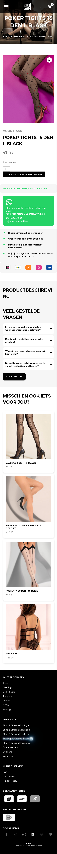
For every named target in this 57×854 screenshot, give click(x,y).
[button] (49, 60)
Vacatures (8, 756)
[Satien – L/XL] (28, 627)
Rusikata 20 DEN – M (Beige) (22, 591)
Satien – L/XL (13, 653)
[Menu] (6, 6)
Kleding (7, 709)
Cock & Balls (9, 692)
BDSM (6, 705)
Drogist (7, 700)
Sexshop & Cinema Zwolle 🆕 (17, 738)
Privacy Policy (10, 781)
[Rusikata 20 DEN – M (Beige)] (28, 564)
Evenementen (10, 747)
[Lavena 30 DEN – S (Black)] (28, 436)
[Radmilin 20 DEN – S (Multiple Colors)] (28, 499)
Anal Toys (7, 687)
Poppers (7, 696)
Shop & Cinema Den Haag (16, 729)
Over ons (7, 752)
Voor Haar (12, 131)
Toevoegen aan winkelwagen (24, 174)
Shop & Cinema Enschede (16, 734)
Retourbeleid (9, 776)
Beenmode (16, 37)
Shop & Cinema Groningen (16, 725)
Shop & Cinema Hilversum (16, 743)
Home (6, 37)
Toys (5, 683)
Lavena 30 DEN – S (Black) (21, 463)
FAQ (5, 772)
